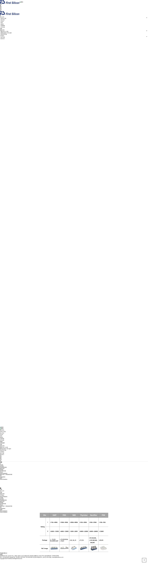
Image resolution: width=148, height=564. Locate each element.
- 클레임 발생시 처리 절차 (6, 32)
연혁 (1, 436)
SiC (1, 507)
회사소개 (2, 430)
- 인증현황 (2, 25)
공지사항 (2, 453)
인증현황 (2, 438)
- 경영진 (2, 24)
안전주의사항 (3, 450)
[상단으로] (144, 560)
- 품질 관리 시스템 (4, 31)
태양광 (1, 443)
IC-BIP (1, 497)
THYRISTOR (3, 503)
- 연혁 (1, 22)
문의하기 (2, 454)
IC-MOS (2, 499)
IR (0, 441)
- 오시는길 (2, 27)
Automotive (2, 508)
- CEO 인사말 (3, 18)
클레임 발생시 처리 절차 (5, 448)
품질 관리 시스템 (4, 447)
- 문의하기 (2, 38)
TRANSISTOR (3, 500)
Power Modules (3, 479)
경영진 (1, 437)
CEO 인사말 (3, 431)
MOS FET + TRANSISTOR (6, 506)
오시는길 (2, 440)
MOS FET (2, 501)
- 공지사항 (2, 37)
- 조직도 (2, 21)
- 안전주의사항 (3, 34)
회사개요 (2, 433)
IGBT (1, 509)
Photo (1, 505)
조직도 (1, 434)
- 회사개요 (2, 19)
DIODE (1, 502)
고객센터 (2, 451)
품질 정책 (2, 445)
